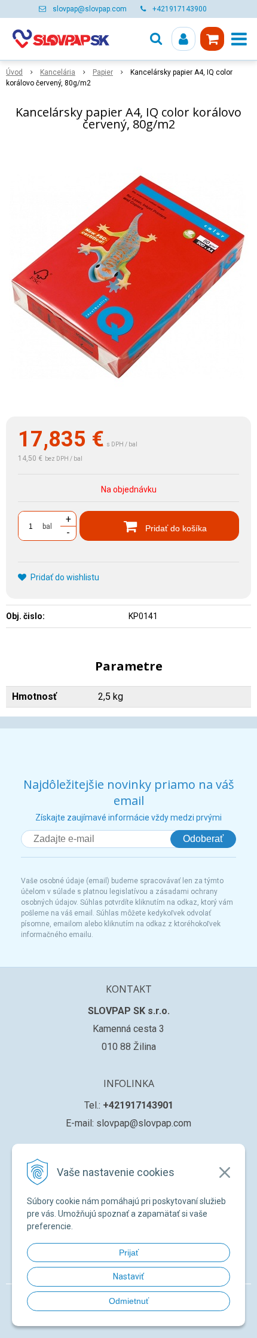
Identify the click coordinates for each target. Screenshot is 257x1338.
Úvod (14, 72)
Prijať (129, 1252)
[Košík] (212, 39)
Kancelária (57, 72)
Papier (103, 72)
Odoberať (203, 839)
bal (47, 526)
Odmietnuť (129, 1301)
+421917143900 (179, 9)
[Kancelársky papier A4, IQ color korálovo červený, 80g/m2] (128, 276)
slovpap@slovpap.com (90, 9)
